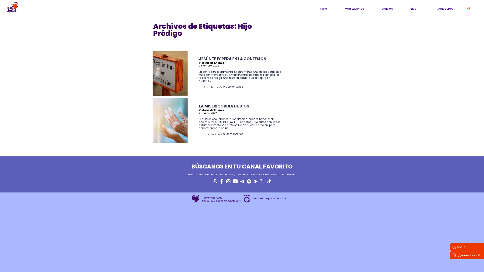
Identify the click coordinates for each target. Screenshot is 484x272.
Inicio (323, 9)
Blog (413, 9)
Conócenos (445, 9)
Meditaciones (354, 9)
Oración (387, 9)
